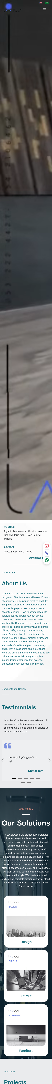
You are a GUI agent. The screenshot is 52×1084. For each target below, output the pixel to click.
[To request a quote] (47, 546)
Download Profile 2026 (39, 559)
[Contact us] (47, 553)
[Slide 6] (23, 783)
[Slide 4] (32, 779)
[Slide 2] (20, 779)
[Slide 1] (14, 779)
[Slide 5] (38, 779)
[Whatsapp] (47, 560)
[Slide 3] (26, 779)
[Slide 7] (29, 783)
